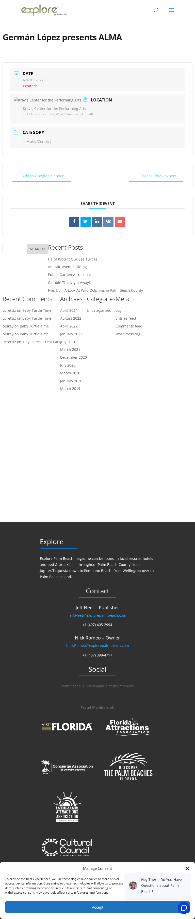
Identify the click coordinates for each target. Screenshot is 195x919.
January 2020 (71, 380)
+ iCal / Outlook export (156, 175)
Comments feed (129, 326)
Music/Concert (38, 141)
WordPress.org (128, 334)
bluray (8, 326)
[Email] (120, 222)
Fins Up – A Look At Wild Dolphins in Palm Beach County (95, 290)
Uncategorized (99, 310)
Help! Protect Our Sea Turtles (73, 259)
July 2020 (67, 365)
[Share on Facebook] (74, 222)
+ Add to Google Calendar (41, 175)
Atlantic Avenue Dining (67, 266)
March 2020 (70, 373)
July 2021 (67, 341)
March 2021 (70, 349)
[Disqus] (97, 456)
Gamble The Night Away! (69, 282)
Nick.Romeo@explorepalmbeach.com (97, 645)
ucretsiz (9, 310)
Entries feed (126, 318)
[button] (187, 868)
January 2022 (71, 334)
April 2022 (68, 326)
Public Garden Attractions (70, 274)
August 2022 (70, 318)
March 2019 (70, 388)
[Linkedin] (97, 222)
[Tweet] (85, 222)
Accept (97, 907)
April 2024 (68, 310)
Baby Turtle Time (36, 310)
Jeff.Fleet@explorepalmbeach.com (97, 615)
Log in (121, 310)
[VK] (108, 222)
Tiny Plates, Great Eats (41, 341)
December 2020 (73, 357)
